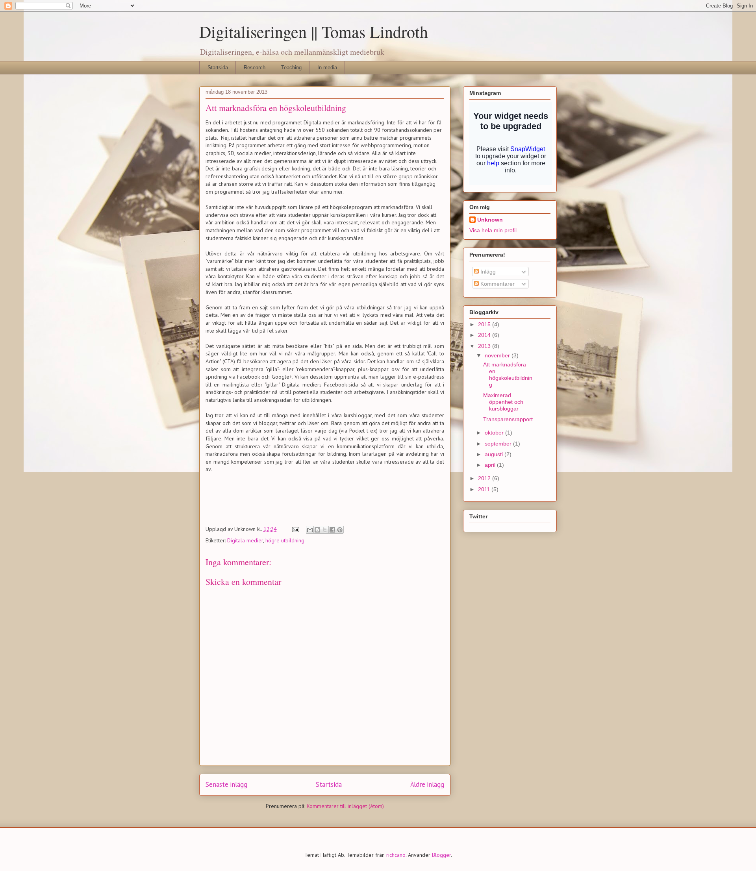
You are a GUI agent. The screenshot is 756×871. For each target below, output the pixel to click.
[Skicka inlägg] (295, 529)
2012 (485, 478)
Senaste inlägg (226, 784)
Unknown (490, 219)
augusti (494, 454)
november (498, 355)
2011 (484, 489)
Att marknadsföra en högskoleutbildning (507, 374)
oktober (495, 432)
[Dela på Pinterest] (340, 530)
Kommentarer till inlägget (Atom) (345, 806)
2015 (485, 324)
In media (327, 67)
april (491, 465)
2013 (485, 346)
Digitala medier (245, 540)
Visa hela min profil (493, 230)
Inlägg (487, 271)
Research (254, 67)
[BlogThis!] (317, 530)
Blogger (441, 854)
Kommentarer (497, 284)
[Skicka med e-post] (310, 530)
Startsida (218, 67)
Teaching (291, 67)
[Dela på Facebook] (332, 530)
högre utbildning (284, 540)
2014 (485, 335)
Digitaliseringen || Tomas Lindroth (313, 31)
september (499, 443)
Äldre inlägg (427, 784)
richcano (396, 854)
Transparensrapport (508, 419)
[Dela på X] (325, 530)
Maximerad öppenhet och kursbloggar (503, 402)
